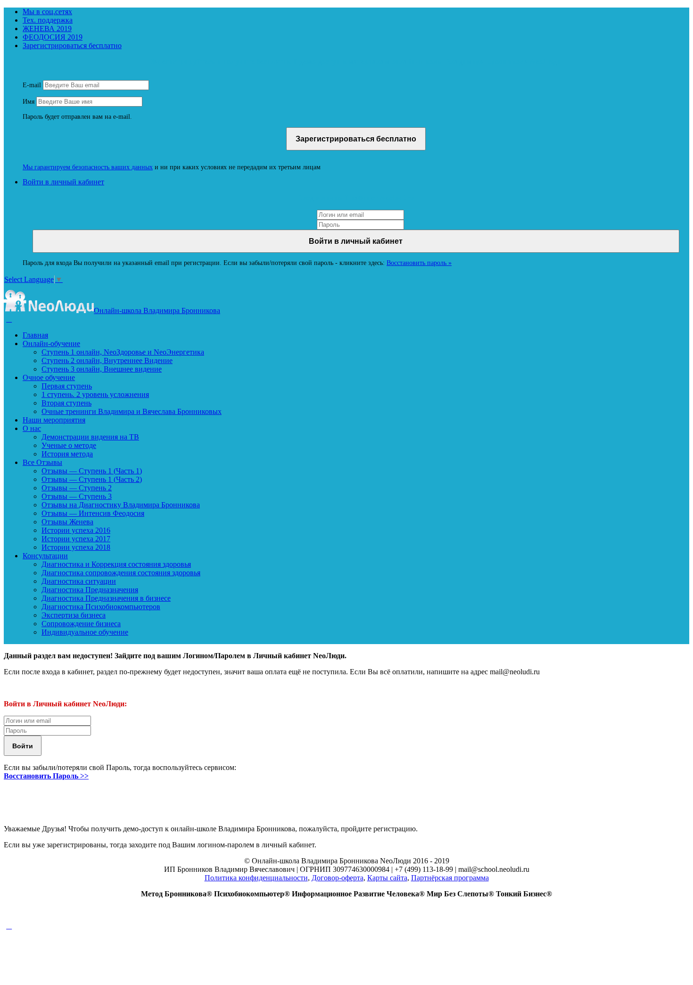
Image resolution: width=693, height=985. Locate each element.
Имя (28, 101)
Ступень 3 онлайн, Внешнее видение (101, 369)
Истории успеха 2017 (75, 539)
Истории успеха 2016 (75, 530)
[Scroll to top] (9, 926)
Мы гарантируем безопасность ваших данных (88, 167)
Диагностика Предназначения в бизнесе (106, 598)
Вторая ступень (66, 403)
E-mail (32, 85)
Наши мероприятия (54, 420)
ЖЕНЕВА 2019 (47, 29)
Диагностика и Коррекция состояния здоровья (116, 564)
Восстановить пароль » (419, 262)
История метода (67, 454)
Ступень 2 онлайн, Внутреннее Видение (107, 360)
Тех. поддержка (48, 20)
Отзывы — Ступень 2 (76, 488)
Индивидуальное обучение (84, 632)
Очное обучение (49, 377)
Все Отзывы (42, 462)
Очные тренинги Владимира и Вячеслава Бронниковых (131, 411)
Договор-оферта (337, 878)
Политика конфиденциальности (256, 878)
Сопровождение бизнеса (81, 624)
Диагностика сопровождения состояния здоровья (120, 573)
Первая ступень (66, 386)
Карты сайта (387, 878)
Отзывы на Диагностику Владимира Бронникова (120, 505)
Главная (35, 335)
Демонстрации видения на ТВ (90, 437)
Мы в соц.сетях (47, 12)
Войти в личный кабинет (63, 182)
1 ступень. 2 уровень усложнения (95, 394)
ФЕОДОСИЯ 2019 (52, 37)
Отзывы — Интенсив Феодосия (92, 513)
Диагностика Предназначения (89, 590)
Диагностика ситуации (78, 581)
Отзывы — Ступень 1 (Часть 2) (91, 479)
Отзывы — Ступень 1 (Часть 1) (91, 471)
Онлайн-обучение (51, 343)
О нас (32, 428)
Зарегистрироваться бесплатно (72, 45)
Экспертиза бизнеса (73, 615)
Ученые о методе (68, 445)
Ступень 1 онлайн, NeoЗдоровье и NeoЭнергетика (122, 352)
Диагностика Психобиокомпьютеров (100, 607)
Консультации (45, 556)
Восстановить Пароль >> (46, 776)
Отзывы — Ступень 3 (76, 496)
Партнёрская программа (450, 878)
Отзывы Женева (67, 522)
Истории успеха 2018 (75, 547)
